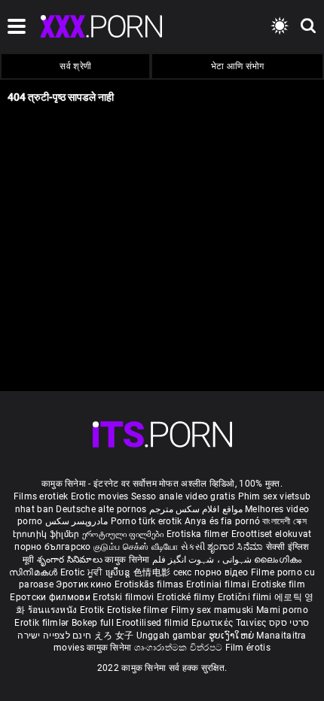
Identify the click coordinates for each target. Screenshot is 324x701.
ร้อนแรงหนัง (54, 610)
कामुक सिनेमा (128, 559)
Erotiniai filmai (219, 584)
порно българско (52, 547)
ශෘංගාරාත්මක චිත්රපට (179, 647)
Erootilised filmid (153, 623)
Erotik (93, 610)
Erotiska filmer (199, 534)
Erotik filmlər (43, 623)
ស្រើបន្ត (119, 572)
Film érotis (248, 647)
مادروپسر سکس (76, 521)
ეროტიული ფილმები (124, 534)
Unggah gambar (172, 635)
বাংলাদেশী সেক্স (284, 521)
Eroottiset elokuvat (271, 534)
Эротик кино (85, 584)
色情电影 (153, 572)
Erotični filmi (246, 597)
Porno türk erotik (146, 521)
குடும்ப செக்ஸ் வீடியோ (136, 547)
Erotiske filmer (139, 610)
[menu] (162, 434)
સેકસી (193, 547)
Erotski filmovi (125, 597)
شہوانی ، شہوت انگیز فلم (203, 559)
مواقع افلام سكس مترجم (196, 509)
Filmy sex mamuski (212, 610)
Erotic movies (101, 496)
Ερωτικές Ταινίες (230, 623)
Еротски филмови (51, 597)
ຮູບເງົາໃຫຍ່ (233, 635)
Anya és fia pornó (222, 521)
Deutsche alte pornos (101, 509)
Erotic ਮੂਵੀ (82, 572)
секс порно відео (211, 572)
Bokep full (93, 623)
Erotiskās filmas (150, 584)
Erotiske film (278, 584)
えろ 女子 (114, 635)
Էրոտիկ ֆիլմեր (47, 534)
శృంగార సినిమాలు (71, 559)
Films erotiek (41, 496)
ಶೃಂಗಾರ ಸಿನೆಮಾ (236, 547)
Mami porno (282, 610)
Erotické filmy (187, 597)
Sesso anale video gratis (183, 496)
